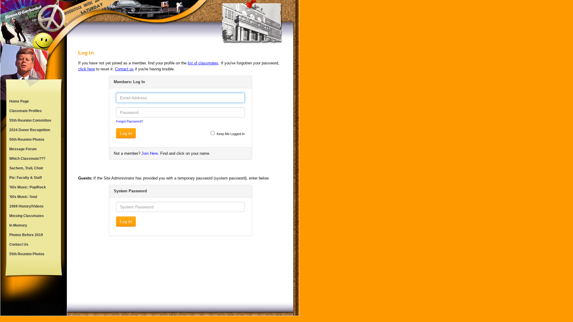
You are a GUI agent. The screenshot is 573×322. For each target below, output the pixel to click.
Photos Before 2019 (26, 235)
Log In (126, 133)
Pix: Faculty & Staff (25, 178)
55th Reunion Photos (26, 254)
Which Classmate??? (27, 159)
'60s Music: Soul (23, 197)
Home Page (19, 101)
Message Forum (23, 149)
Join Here (149, 153)
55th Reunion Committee (30, 120)
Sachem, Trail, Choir (26, 168)
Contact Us (18, 244)
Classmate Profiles (25, 111)
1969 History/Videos (26, 206)
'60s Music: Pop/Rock (27, 187)
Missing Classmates (26, 216)
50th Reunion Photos (26, 139)
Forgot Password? (129, 121)
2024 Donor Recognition (29, 130)
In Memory (18, 225)
